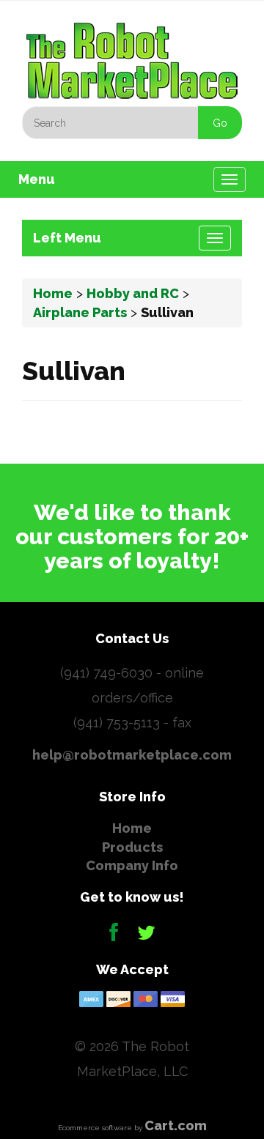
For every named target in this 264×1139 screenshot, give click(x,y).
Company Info (132, 865)
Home (53, 293)
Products (132, 847)
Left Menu (67, 237)
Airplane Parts (80, 312)
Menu (36, 179)
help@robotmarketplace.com (132, 755)
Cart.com (175, 1125)
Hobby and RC (133, 293)
